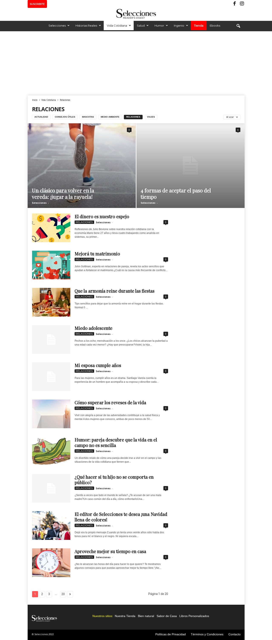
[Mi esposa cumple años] (51, 376)
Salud (141, 25)
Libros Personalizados (194, 616)
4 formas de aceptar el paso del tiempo (176, 193)
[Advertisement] (136, 63)
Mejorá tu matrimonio (97, 253)
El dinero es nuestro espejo (102, 216)
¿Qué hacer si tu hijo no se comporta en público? (114, 479)
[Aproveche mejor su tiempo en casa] (51, 562)
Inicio (34, 99)
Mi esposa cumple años (98, 365)
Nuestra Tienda (125, 616)
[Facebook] (234, 4)
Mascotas (88, 117)
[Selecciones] (136, 14)
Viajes (151, 117)
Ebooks (215, 25)
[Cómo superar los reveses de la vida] (51, 414)
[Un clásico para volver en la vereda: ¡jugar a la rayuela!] (82, 165)
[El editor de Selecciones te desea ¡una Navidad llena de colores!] (51, 525)
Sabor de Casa (167, 616)
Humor (159, 25)
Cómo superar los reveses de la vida (110, 402)
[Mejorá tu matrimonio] (51, 265)
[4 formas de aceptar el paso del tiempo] (190, 165)
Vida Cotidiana (117, 25)
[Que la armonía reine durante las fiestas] (51, 302)
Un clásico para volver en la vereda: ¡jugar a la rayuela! (63, 193)
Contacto (234, 634)
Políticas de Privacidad (170, 634)
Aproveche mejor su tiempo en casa (110, 551)
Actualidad (41, 117)
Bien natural (146, 616)
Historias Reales (86, 25)
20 (63, 594)
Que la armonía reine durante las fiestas (114, 291)
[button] (238, 26)
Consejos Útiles (65, 117)
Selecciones (57, 25)
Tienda (198, 25)
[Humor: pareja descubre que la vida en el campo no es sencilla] (51, 451)
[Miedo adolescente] (51, 339)
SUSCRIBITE (37, 4)
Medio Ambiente (110, 117)
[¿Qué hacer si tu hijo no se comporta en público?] (51, 488)
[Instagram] (241, 4)
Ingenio (179, 25)
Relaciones (133, 117)
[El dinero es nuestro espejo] (51, 227)
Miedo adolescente (93, 328)
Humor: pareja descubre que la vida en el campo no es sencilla (116, 442)
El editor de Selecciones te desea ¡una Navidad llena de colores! (121, 516)
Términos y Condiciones (207, 634)
